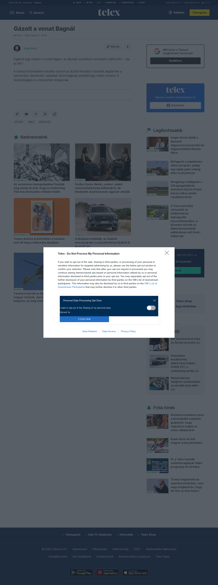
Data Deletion (89, 331)
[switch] (151, 308)
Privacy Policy (128, 331)
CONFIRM (84, 319)
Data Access (109, 331)
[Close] (168, 254)
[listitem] (108, 300)
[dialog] (109, 292)
